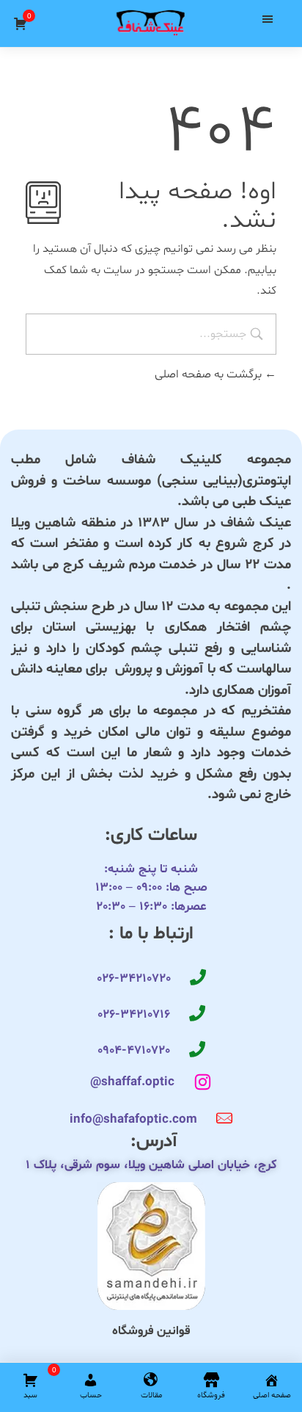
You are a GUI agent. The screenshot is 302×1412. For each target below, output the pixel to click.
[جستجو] (60, 19)
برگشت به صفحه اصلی (210, 374)
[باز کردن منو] (267, 19)
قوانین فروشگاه (151, 1330)
